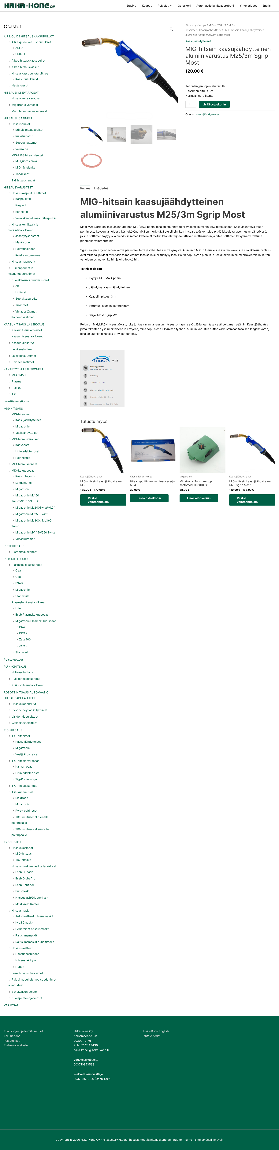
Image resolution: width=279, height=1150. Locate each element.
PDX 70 (24, 633)
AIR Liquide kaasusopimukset (31, 42)
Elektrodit (21, 798)
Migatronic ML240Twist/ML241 (36, 507)
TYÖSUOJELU (13, 842)
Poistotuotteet (13, 659)
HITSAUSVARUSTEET (18, 187)
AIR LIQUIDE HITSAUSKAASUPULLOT (29, 36)
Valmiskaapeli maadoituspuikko (36, 218)
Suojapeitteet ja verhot (27, 998)
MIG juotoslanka (26, 161)
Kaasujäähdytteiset (28, 420)
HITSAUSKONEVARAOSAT (21, 92)
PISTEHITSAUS (14, 546)
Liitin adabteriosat (27, 451)
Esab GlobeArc (25, 878)
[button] (171, 29)
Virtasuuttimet (25, 539)
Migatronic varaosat (25, 105)
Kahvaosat (22, 445)
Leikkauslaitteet (22, 349)
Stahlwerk (22, 596)
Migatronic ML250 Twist (31, 514)
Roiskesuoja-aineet (28, 255)
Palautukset (12, 1040)
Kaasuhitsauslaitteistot (27, 330)
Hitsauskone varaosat (26, 98)
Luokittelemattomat (17, 401)
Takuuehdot (12, 1036)
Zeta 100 (25, 639)
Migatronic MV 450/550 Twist (35, 532)
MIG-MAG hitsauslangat (27, 155)
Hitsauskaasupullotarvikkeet (30, 73)
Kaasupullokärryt (26, 79)
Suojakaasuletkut (26, 298)
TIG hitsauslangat (23, 180)
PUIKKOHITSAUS (15, 666)
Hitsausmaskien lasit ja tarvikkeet (34, 866)
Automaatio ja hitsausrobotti (215, 5)
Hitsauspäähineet (27, 954)
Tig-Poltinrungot (26, 779)
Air (17, 286)
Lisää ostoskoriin (214, 104)
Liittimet (20, 292)
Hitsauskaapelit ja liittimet (29, 193)
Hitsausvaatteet (22, 948)
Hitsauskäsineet (22, 848)
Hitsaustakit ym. (26, 960)
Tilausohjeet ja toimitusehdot (23, 1031)
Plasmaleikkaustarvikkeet (29, 602)
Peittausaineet (25, 249)
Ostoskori (184, 5)
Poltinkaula (22, 458)
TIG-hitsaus (23, 860)
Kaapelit (20, 205)
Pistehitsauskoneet (24, 552)
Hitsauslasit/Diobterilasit (31, 897)
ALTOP (19, 48)
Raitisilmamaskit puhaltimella (34, 942)
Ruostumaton (24, 136)
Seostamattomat (26, 142)
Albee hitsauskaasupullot (28, 60)
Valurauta (21, 149)
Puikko (16, 388)
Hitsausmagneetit (23, 261)
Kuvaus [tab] (85, 188)
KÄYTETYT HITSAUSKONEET (23, 369)
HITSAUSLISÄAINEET (18, 118)
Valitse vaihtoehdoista (98, 500)
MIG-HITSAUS (13, 408)
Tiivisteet (21, 305)
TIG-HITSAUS (13, 730)
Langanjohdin (24, 482)
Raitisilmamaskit (26, 935)
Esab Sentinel (24, 885)
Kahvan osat (23, 766)
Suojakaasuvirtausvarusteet (30, 280)
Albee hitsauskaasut (25, 67)
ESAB (19, 583)
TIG (14, 394)
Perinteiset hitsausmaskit (32, 929)
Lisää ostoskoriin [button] (149, 498)
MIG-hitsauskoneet (24, 464)
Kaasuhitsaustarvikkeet (27, 336)
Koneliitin (21, 212)
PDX (22, 626)
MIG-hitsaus (23, 853)
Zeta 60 (24, 646)
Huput (19, 967)
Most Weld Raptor (27, 904)
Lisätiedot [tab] (101, 188)
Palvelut (163, 5)
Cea (18, 570)
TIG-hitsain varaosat (25, 761)
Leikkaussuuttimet (24, 356)
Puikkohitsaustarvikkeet (28, 685)
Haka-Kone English (156, 1031)
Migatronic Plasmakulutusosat (35, 621)
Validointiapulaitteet (25, 716)
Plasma (16, 381)
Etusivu (131, 5)
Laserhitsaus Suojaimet (27, 973)
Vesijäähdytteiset (26, 433)
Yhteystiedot (248, 5)
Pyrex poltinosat (26, 810)
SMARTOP (22, 54)
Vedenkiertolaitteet (24, 723)
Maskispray (23, 242)
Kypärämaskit (24, 922)
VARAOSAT (11, 1005)
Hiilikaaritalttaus (22, 672)
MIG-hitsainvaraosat (25, 439)
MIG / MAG (19, 375)
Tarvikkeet (22, 174)
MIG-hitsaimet (21, 414)
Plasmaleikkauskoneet (27, 565)
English (267, 5)
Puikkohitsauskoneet (26, 679)
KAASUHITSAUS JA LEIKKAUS (24, 324)
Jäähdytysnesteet (27, 236)
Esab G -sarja (24, 872)
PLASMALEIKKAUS (16, 559)
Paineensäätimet (23, 362)
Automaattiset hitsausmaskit (34, 916)
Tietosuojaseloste (16, 1045)
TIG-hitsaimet (21, 736)
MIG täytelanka (25, 167)
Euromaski (22, 891)
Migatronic (22, 426)
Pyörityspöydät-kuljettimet (29, 710)
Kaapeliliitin (23, 199)
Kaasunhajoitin (25, 476)
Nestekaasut (20, 85)
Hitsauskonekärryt (24, 704)
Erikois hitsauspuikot (29, 129)
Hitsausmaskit (21, 910)
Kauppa (147, 5)
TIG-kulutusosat (22, 792)
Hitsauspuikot (21, 124)
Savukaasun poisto (24, 991)
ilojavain (218, 1139)
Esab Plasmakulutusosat (31, 614)
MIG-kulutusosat (23, 470)
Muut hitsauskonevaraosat (29, 111)
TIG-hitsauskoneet (24, 786)
